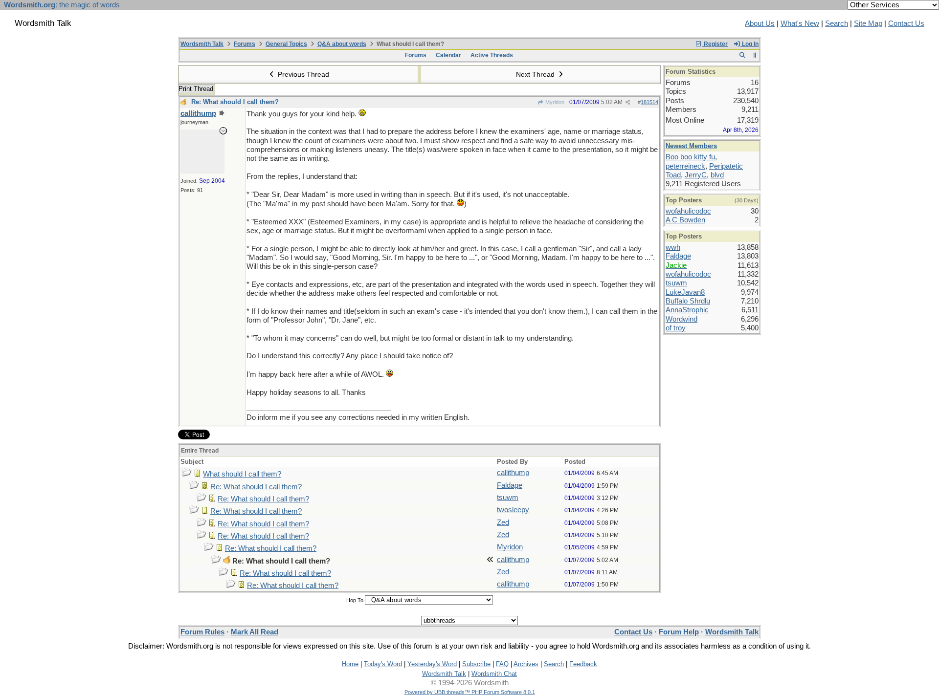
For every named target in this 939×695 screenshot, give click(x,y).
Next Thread (536, 74)
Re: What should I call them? (235, 102)
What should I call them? (242, 474)
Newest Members (691, 146)
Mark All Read (254, 632)
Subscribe (476, 664)
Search (836, 23)
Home (350, 664)
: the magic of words (62, 5)
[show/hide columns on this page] (755, 55)
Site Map (868, 23)
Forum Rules (202, 632)
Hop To (354, 600)
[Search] (742, 55)
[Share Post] (628, 102)
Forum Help (679, 632)
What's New (800, 23)
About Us (760, 23)
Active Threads (491, 55)
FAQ (502, 664)
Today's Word (383, 664)
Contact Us (906, 23)
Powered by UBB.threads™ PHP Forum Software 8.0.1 (469, 692)
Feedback (583, 664)
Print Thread (196, 88)
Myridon (554, 102)
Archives (526, 664)
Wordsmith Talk (202, 44)
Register (715, 44)
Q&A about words (341, 44)
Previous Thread (302, 74)
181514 (649, 102)
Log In (749, 44)
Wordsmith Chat (494, 673)
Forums (244, 44)
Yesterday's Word (432, 664)
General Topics (286, 44)
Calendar (448, 55)
